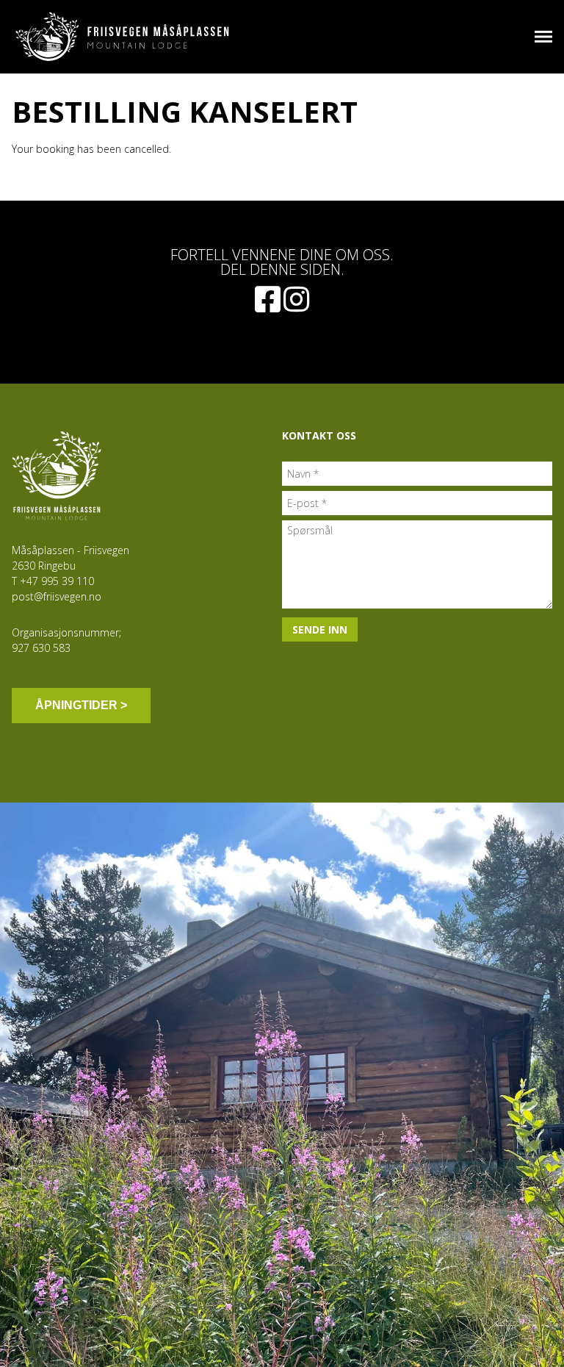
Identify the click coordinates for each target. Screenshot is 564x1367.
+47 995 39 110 (57, 581)
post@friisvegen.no (56, 596)
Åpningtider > (81, 705)
